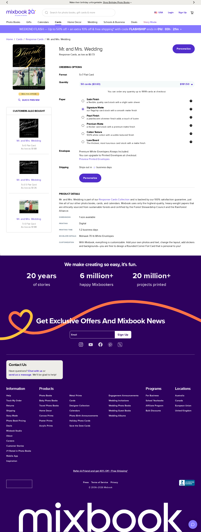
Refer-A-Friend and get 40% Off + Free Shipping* (100, 471)
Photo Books (13, 22)
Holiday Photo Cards (79, 420)
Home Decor (74, 22)
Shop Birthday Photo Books (116, 2)
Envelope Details (67, 236)
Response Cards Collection (114, 199)
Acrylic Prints (46, 425)
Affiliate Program (154, 405)
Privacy (114, 482)
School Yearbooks (154, 400)
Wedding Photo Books (120, 405)
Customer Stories (15, 445)
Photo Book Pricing (16, 420)
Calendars (43, 22)
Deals (134, 22)
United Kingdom (183, 410)
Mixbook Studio (14, 430)
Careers (10, 440)
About (9, 435)
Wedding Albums (117, 415)
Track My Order (14, 400)
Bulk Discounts (153, 410)
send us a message (20, 374)
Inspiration (11, 460)
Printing (63, 223)
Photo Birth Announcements (83, 415)
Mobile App (12, 455)
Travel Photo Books (49, 405)
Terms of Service (99, 482)
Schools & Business (114, 22)
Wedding (92, 22)
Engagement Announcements (124, 395)
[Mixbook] (21, 12)
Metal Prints (75, 395)
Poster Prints (45, 420)
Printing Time (65, 229)
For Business (152, 395)
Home (9, 39)
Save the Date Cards (79, 425)
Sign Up (183, 12)
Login (171, 12)
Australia (179, 395)
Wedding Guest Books (120, 410)
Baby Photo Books (48, 400)
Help (8, 395)
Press (86, 482)
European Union (183, 405)
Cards (58, 22)
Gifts (28, 22)
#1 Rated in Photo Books (18, 450)
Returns (10, 405)
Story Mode (12, 415)
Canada (179, 400)
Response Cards (34, 39)
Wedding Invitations (119, 400)
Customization (66, 242)
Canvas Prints (46, 415)
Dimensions (65, 217)
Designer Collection (79, 405)
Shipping (10, 410)
